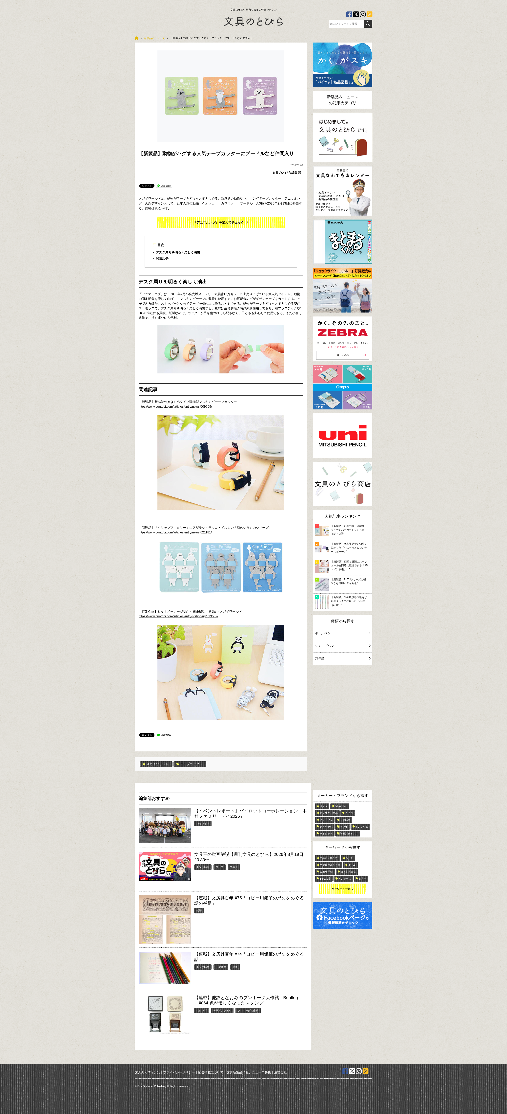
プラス (220, 867)
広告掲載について (210, 1072)
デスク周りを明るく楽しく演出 (178, 252)
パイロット (202, 823)
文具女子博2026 (329, 858)
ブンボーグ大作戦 (248, 1010)
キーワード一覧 (341, 888)
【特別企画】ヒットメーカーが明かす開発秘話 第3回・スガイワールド (190, 611)
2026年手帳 (326, 871)
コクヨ (349, 813)
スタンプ (201, 1010)
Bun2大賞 (325, 878)
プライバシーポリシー (179, 1072)
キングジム (361, 826)
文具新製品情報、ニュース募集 (249, 1072)
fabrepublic (341, 806)
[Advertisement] (342, 728)
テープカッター (191, 764)
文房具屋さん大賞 (330, 865)
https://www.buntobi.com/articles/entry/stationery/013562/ (178, 616)
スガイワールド (150, 198)
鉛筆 (199, 910)
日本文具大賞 (348, 871)
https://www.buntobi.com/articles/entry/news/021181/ (175, 532)
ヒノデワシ (326, 819)
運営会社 (280, 1072)
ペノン (323, 806)
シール (349, 858)
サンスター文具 (329, 813)
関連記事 (162, 258)
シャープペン (324, 646)
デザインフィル (222, 1010)
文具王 (234, 867)
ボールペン (323, 633)
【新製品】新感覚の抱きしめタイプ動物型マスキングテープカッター (188, 402)
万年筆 (319, 658)
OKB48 (352, 865)
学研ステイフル (349, 833)
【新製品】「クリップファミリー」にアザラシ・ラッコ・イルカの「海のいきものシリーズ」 (205, 527)
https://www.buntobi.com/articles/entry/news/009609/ (175, 406)
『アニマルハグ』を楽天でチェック (218, 222)
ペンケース (344, 878)
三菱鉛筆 (221, 966)
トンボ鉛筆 (202, 867)
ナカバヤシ (326, 826)
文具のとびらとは (147, 1072)
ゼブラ (344, 826)
